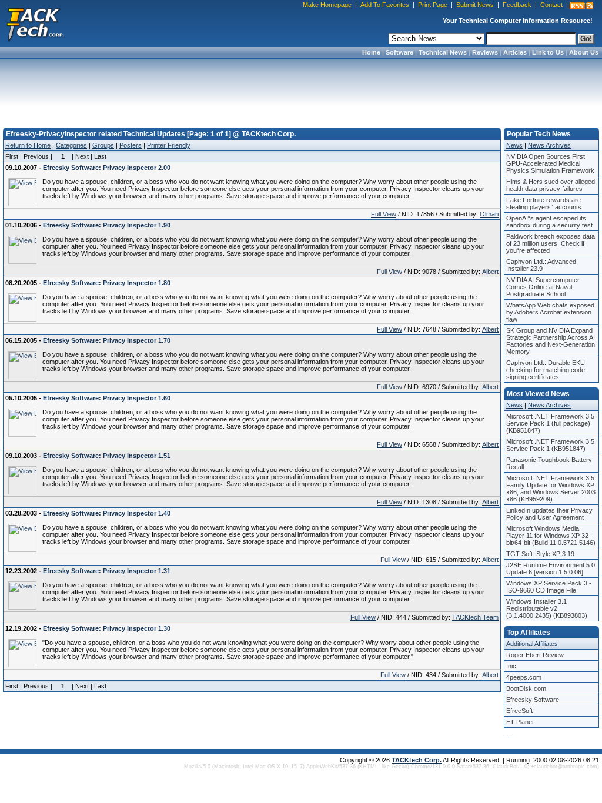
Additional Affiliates (532, 643)
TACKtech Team (475, 617)
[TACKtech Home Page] (35, 23)
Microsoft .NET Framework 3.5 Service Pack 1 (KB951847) (550, 445)
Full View (383, 214)
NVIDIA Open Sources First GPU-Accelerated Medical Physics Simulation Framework (550, 163)
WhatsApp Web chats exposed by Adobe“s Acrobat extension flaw (550, 312)
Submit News (475, 4)
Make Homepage (327, 4)
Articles (515, 52)
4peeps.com (523, 677)
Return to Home (28, 145)
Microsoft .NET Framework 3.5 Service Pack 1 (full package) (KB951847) (550, 423)
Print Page (432, 4)
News (514, 145)
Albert (490, 271)
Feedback (517, 4)
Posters (130, 145)
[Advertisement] (301, 89)
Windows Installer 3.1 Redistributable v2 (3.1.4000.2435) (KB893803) (546, 608)
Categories (71, 145)
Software (399, 52)
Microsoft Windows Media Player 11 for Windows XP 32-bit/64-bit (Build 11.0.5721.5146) (551, 535)
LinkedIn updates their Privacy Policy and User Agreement (549, 514)
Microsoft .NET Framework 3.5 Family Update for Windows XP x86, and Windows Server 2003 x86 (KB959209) (551, 488)
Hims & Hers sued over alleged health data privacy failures (550, 185)
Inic (511, 666)
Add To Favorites (384, 4)
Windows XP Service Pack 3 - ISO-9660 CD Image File (548, 587)
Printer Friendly (168, 145)
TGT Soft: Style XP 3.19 (540, 553)
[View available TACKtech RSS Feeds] (581, 6)
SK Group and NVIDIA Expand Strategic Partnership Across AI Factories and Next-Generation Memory (550, 341)
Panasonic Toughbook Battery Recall (549, 463)
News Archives (549, 145)
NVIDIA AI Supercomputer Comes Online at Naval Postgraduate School (543, 286)
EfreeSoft (519, 710)
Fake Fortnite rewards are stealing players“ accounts (543, 203)
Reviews (485, 52)
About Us (583, 52)
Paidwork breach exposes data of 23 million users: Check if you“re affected (550, 243)
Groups (103, 145)
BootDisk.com (526, 688)
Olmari (489, 214)
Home (371, 52)
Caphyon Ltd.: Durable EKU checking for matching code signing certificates (545, 369)
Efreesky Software (532, 699)
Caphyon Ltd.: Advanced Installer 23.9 (541, 265)
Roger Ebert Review (535, 654)
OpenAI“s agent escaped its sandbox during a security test (549, 222)
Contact (551, 4)
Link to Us (548, 52)
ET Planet (520, 721)
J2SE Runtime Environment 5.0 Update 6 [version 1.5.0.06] (550, 568)
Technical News (443, 52)
